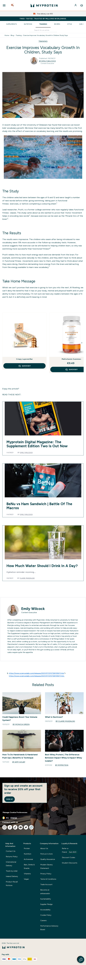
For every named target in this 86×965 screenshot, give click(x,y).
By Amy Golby (18, 762)
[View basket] (82, 5)
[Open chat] (31, 827)
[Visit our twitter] (26, 827)
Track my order (12, 871)
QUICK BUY (26, 366)
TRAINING (43, 41)
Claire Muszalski (27, 578)
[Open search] (12, 5)
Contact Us (10, 851)
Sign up (9, 799)
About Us (44, 848)
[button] (81, 959)
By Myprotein (61, 765)
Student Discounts (69, 863)
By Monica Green (21, 724)
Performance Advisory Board (49, 927)
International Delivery (11, 863)
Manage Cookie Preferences (15, 812)
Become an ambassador (45, 891)
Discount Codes (68, 857)
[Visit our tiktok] (15, 827)
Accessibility (45, 910)
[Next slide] (82, 343)
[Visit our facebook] (10, 827)
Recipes (57, 24)
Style (69, 24)
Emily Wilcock (26, 452)
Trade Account (46, 884)
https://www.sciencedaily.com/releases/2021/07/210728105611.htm (36, 673)
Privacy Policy (45, 874)
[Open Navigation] (4, 5)
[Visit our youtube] (20, 827)
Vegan (26, 879)
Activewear (28, 859)
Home (7, 35)
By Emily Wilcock (47, 61)
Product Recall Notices (12, 883)
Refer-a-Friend (69, 850)
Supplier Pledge (46, 904)
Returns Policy (11, 856)
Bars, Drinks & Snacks (29, 866)
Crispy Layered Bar (24, 359)
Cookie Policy (45, 915)
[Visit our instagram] (4, 827)
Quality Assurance (47, 859)
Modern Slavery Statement (46, 866)
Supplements (11, 24)
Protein (27, 848)
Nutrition (28, 24)
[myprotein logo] (44, 5)
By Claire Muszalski (65, 721)
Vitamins (27, 874)
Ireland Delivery (12, 876)
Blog (12, 35)
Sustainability (45, 899)
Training (43, 24)
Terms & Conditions (48, 879)
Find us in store (46, 854)
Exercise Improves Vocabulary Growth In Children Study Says (45, 35)
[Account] (76, 5)
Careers (43, 920)
